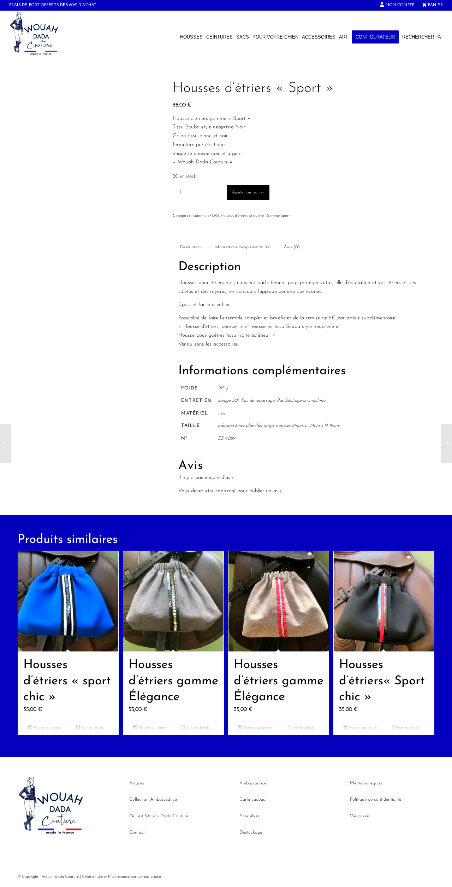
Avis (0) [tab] (292, 247)
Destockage (250, 832)
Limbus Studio (149, 877)
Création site (92, 877)
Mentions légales (366, 783)
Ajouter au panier (248, 192)
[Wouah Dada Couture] (41, 37)
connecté (225, 491)
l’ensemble (231, 318)
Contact (137, 832)
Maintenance (119, 877)
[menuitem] (397, 5)
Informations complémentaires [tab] (242, 247)
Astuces (136, 783)
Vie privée (359, 816)
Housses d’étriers (234, 216)
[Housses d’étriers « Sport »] (5, 443)
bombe (229, 326)
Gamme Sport (278, 216)
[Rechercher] (439, 37)
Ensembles (249, 816)
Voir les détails (92, 728)
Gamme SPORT (206, 216)
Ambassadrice (252, 783)
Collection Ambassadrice (153, 799)
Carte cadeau (252, 799)
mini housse (252, 326)
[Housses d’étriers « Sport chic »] (446, 443)
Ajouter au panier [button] (47, 728)
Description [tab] (190, 247)
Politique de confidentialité (375, 799)
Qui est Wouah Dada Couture (158, 816)
